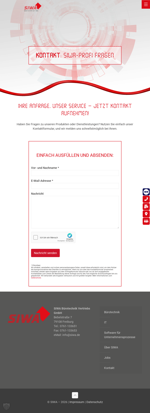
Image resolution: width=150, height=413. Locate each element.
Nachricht (37, 193)
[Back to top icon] (75, 395)
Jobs (107, 357)
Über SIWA (111, 347)
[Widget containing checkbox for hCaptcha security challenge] (53, 237)
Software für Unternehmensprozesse (119, 335)
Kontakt (109, 368)
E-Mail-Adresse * (42, 180)
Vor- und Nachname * (45, 168)
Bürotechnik (112, 312)
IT (105, 322)
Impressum (76, 402)
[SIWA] (33, 6)
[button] (6, 406)
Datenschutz (36, 278)
